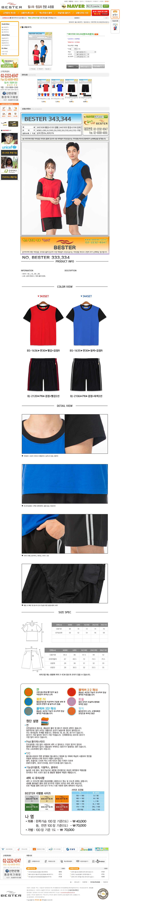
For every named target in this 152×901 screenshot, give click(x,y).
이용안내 (105, 882)
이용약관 (84, 882)
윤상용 (91, 887)
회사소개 (76, 882)
